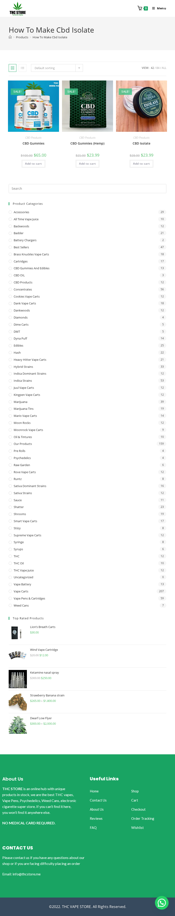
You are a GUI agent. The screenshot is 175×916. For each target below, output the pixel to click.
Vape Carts (21, 591)
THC (16, 556)
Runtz (18, 479)
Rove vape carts (25, 472)
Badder (18, 233)
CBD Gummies (33, 143)
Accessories (21, 212)
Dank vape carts (25, 303)
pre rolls (19, 451)
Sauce (18, 500)
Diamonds (21, 317)
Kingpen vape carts (27, 395)
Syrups (18, 549)
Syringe (19, 542)
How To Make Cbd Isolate (50, 37)
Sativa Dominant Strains (30, 486)
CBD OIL (19, 275)
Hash (17, 352)
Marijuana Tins (23, 409)
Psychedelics (22, 458)
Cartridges (21, 261)
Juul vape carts (24, 388)
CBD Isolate (141, 143)
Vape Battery (22, 584)
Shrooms (20, 514)
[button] (162, 903)
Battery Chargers (25, 240)
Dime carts (21, 324)
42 (152, 68)
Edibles (18, 345)
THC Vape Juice (24, 570)
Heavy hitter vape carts (30, 360)
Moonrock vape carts (28, 430)
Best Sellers (21, 247)
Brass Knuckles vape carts (31, 254)
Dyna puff (20, 338)
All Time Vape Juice (26, 219)
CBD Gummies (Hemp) (87, 143)
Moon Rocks (22, 423)
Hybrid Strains (23, 367)
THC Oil (19, 563)
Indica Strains (23, 381)
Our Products (23, 444)
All (164, 68)
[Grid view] (12, 68)
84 (158, 68)
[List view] (22, 68)
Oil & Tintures (23, 437)
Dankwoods (22, 310)
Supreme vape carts (27, 535)
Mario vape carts (25, 416)
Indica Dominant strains (30, 373)
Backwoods (21, 226)
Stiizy (17, 528)
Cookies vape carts (27, 296)
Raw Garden (22, 465)
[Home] (10, 37)
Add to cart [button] (33, 164)
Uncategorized (23, 577)
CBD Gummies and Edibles (31, 268)
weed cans (21, 605)
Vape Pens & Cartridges (29, 598)
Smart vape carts (25, 521)
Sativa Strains (23, 493)
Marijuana (20, 402)
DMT (17, 332)
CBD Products (33, 138)
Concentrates (23, 289)
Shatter (19, 507)
